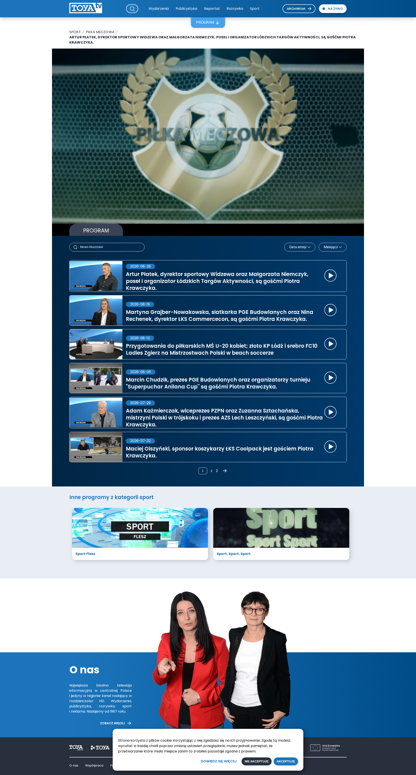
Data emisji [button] (297, 247)
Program (205, 22)
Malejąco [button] (331, 247)
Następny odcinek (323, 199)
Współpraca (94, 765)
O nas (73, 765)
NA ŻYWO (335, 9)
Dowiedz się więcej (219, 761)
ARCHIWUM (296, 9)
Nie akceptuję (256, 761)
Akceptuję (286, 761)
